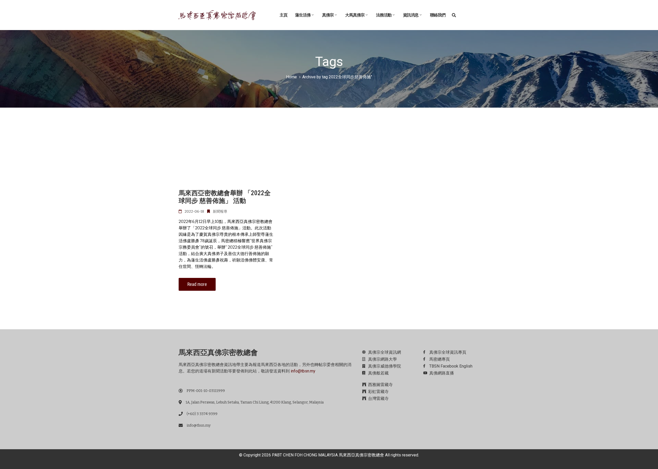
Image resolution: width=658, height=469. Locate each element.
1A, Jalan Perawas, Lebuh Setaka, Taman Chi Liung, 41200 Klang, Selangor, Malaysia (255, 402)
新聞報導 (220, 211)
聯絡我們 (437, 15)
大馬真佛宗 (354, 15)
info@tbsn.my (303, 371)
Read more (197, 284)
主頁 (283, 15)
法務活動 (383, 15)
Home (291, 76)
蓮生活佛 (302, 15)
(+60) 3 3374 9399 (202, 414)
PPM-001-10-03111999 (206, 391)
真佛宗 (328, 15)
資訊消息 (410, 15)
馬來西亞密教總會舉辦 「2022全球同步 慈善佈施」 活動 (225, 196)
